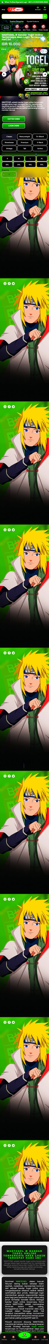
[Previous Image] (4, 74)
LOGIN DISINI (13, 126)
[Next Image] (45, 74)
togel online (38, 1326)
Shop (3, 9)
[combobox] (22, 16)
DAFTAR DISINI (14, 119)
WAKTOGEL (21, 1281)
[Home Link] (15, 9)
